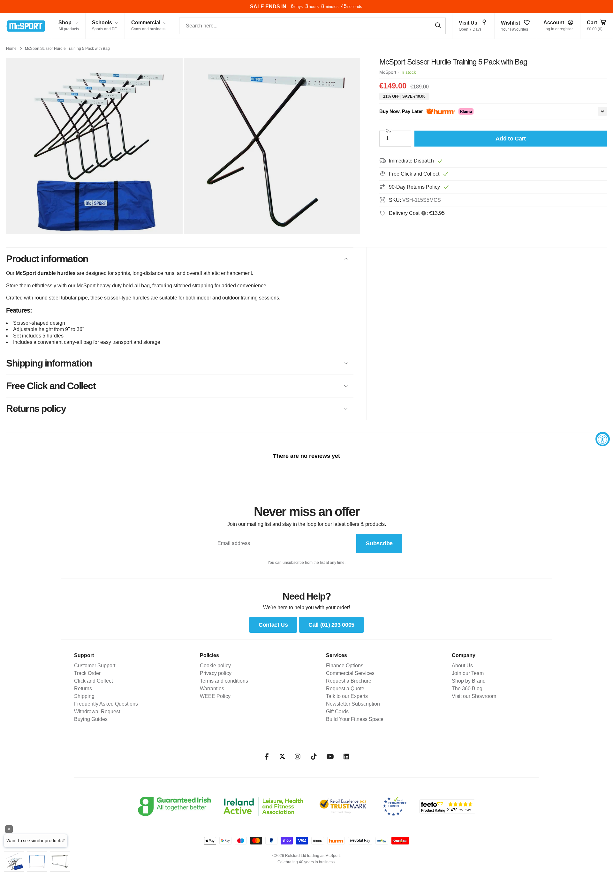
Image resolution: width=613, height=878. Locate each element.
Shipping (84, 696)
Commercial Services (350, 673)
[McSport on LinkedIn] (346, 756)
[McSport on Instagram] (297, 756)
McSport (387, 72)
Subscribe (379, 543)
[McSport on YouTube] (330, 756)
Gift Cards (337, 711)
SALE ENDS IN (268, 6)
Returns (83, 688)
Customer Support (94, 665)
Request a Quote (345, 688)
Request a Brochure (348, 681)
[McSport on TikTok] (314, 756)
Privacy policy (215, 673)
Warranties (212, 688)
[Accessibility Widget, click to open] (602, 439)
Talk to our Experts (347, 696)
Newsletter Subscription (353, 704)
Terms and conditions (224, 681)
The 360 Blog (467, 688)
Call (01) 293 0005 (331, 625)
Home (11, 48)
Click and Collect (93, 681)
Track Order (87, 673)
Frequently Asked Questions (106, 704)
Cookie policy (215, 665)
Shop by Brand (469, 681)
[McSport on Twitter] (282, 757)
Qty (388, 130)
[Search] (438, 26)
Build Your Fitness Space (354, 719)
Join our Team (468, 673)
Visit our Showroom (474, 696)
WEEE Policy (215, 696)
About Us (462, 665)
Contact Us (273, 625)
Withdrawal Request (97, 711)
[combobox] (312, 26)
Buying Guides (91, 719)
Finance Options (344, 665)
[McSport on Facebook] (266, 756)
